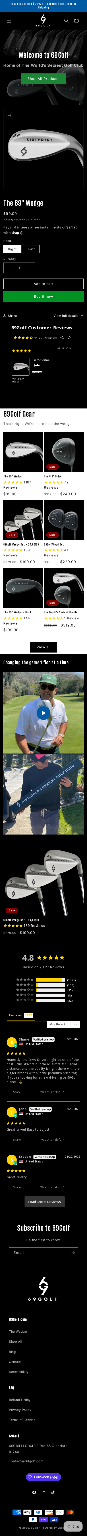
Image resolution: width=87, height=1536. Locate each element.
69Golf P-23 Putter (19, 380)
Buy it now (43, 296)
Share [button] (12, 315)
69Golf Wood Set (54, 544)
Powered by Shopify (54, 1527)
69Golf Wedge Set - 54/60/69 (21, 544)
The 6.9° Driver (53, 476)
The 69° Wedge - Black (17, 612)
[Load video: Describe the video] (43, 713)
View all (44, 647)
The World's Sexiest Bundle (61, 612)
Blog (12, 1352)
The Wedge (18, 1331)
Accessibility (19, 1372)
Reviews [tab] (15, 1015)
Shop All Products (43, 79)
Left (31, 249)
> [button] (45, 1201)
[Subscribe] (73, 1252)
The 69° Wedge (12, 476)
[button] (9, 21)
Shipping (8, 219)
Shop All (15, 1341)
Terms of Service (22, 1420)
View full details (66, 315)
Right (12, 249)
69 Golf (36, 1527)
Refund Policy (20, 1400)
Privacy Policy (20, 1410)
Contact (15, 1362)
